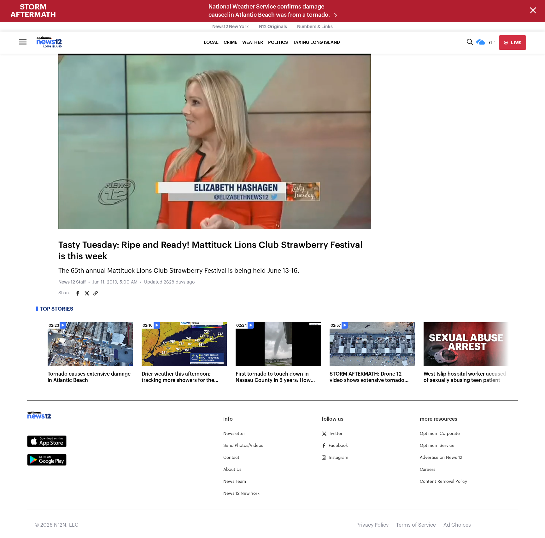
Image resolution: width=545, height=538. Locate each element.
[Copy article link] (95, 293)
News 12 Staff (72, 282)
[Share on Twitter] (86, 293)
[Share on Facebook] (77, 293)
